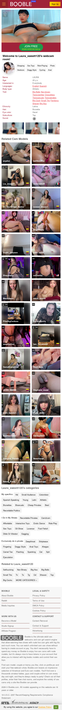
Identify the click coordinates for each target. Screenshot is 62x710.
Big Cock (36, 100)
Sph (48, 551)
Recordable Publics (11, 510)
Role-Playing (42, 65)
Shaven (36, 103)
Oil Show (19, 528)
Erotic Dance (39, 523)
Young (25, 499)
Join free (30, 47)
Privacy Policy (39, 595)
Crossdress (50, 94)
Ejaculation (8, 557)
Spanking (32, 551)
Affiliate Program (9, 630)
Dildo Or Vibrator (10, 533)
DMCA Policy (38, 605)
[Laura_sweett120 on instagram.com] (34, 118)
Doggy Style (31, 70)
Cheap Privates (34, 505)
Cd (35, 574)
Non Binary (22, 569)
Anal (50, 70)
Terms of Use (38, 600)
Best (47, 505)
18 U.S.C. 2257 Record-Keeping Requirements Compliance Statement (27, 696)
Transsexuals (38, 97)
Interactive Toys (23, 523)
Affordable (7, 523)
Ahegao (45, 546)
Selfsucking (8, 569)
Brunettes (7, 505)
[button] (58, 128)
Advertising (37, 630)
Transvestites (38, 94)
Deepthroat (30, 541)
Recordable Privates (29, 518)
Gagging (25, 533)
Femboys (55, 100)
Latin (34, 499)
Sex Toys (30, 65)
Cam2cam (45, 518)
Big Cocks (7, 580)
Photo (52, 65)
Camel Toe (7, 551)
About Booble (7, 595)
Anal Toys (33, 546)
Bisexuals (19, 505)
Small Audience (28, 494)
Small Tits (45, 100)
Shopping (20, 65)
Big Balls (36, 91)
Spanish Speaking (11, 499)
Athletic (43, 499)
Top (52, 574)
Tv (17, 574)
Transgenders (50, 97)
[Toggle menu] (4, 4)
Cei (40, 551)
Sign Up (55, 4)
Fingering (7, 546)
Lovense (30, 528)
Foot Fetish (43, 528)
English (36, 86)
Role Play (53, 523)
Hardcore (20, 70)
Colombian (43, 494)
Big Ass (43, 103)
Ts (23, 574)
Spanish (43, 86)
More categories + (26, 580)
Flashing (20, 551)
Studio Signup (8, 625)
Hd (16, 494)
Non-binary (45, 91)
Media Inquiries (8, 605)
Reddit (4, 600)
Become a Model (9, 620)
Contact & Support (41, 625)
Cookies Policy (39, 610)
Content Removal (40, 620)
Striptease (43, 541)
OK (56, 707)
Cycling (42, 70)
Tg (29, 574)
